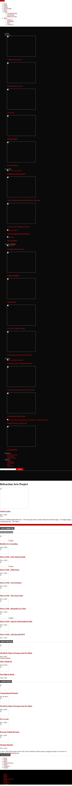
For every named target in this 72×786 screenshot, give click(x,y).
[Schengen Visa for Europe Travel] (27, 419)
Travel (5, 10)
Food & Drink (7, 8)
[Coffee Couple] (21, 298)
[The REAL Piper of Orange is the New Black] (4, 649)
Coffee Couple (11, 302)
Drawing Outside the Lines (15, 86)
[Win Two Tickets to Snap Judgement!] (12, 230)
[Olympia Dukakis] (21, 135)
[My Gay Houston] (21, 446)
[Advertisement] (20, 475)
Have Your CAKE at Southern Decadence (19, 363)
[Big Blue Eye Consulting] (6, 540)
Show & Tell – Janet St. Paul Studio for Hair (16, 621)
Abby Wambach (6, 661)
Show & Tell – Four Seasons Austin (12, 557)
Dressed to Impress (12, 165)
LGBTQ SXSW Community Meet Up (18, 226)
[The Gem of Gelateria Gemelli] (21, 325)
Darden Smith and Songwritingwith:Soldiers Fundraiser (24, 200)
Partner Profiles (6, 532)
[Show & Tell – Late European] (4, 579)
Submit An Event (12, 16)
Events (5, 11)
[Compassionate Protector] (21, 56)
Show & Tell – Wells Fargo (9, 570)
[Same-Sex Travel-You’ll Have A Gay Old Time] (21, 386)
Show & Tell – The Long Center (11, 595)
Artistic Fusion (5, 511)
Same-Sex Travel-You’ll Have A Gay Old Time (20, 390)
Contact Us (10, 24)
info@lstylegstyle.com (13, 753)
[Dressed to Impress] (21, 162)
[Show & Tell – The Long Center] (4, 592)
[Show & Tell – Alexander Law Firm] (4, 605)
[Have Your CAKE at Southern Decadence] (15, 360)
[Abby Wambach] (5, 658)
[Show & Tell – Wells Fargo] (6, 566)
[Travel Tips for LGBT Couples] (21, 413)
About (5, 18)
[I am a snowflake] (10, 237)
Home (5, 4)
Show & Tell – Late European (11, 583)
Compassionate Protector (14, 59)
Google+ (6, 767)
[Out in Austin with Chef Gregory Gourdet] (21, 351)
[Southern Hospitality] (21, 272)
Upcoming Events (12, 13)
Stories (5, 759)
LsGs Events (10, 15)
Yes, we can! (10, 112)
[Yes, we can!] (21, 109)
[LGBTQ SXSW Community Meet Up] (21, 223)
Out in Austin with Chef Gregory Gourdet (19, 355)
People (5, 5)
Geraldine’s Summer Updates (15, 249)
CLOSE (2, 1)
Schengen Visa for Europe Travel (17, 423)
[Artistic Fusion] (14, 508)
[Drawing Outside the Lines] (21, 82)
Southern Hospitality (13, 275)
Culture (6, 7)
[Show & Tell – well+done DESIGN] (4, 631)
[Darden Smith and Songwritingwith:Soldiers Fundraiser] (21, 197)
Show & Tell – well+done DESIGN (12, 634)
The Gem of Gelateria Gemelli (16, 328)
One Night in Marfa (7, 674)
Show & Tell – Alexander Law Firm (13, 608)
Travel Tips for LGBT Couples (16, 416)
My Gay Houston (12, 449)
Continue (2, 524)
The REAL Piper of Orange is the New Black (16, 653)
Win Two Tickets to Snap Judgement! (18, 233)
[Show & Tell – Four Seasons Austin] (4, 553)
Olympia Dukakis (12, 139)
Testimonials (10, 21)
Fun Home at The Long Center (16, 174)
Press (8, 23)
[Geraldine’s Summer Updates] (10, 245)
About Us (9, 19)
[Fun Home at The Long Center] (14, 170)
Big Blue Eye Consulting (9, 544)
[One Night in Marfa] (4, 671)
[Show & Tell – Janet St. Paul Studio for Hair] (6, 618)
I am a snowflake (12, 240)
